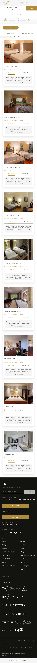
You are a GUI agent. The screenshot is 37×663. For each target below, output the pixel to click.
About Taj (23, 541)
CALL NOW (15, 505)
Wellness (4, 548)
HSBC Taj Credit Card (8, 566)
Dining (4, 545)
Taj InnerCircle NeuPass (27, 555)
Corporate (4, 641)
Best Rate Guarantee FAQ (8, 644)
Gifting (22, 552)
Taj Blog (22, 562)
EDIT (31, 8)
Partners (15, 647)
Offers (11, 27)
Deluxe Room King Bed (20, 37)
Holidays (22, 545)
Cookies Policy (31, 647)
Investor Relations (6, 647)
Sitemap (4, 562)
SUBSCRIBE (29, 492)
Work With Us (19, 641)
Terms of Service (28, 641)
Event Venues (6, 555)
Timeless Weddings (8, 552)
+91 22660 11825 (6, 511)
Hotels (4, 541)
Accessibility (19, 644)
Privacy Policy (22, 647)
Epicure (22, 559)
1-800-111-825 (6, 500)
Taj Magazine (6, 559)
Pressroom (11, 641)
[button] (18, 576)
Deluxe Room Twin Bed (6, 37)
